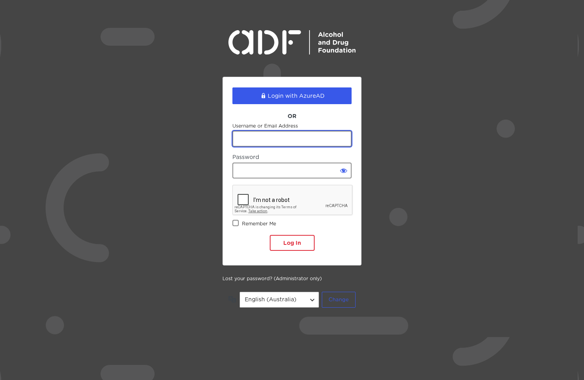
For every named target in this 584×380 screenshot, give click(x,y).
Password (245, 157)
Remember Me (259, 224)
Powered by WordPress (292, 48)
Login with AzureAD (296, 96)
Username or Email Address (265, 126)
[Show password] (344, 170)
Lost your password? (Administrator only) (272, 278)
